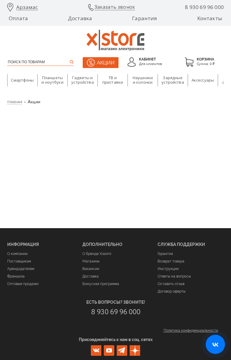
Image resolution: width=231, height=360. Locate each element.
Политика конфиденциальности (191, 330)
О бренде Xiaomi (96, 254)
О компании (17, 254)
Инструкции (168, 269)
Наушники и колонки (143, 80)
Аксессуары (203, 80)
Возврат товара (171, 261)
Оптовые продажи (22, 284)
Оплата (18, 18)
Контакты (209, 18)
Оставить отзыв (171, 284)
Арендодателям (20, 269)
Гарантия (144, 18)
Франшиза (16, 276)
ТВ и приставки (112, 80)
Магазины (91, 261)
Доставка (80, 18)
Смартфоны (22, 80)
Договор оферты (172, 291)
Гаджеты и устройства (82, 80)
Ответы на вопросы (174, 276)
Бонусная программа (100, 284)
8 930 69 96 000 (204, 7)
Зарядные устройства (173, 80)
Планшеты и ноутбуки (52, 80)
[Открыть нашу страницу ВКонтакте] (215, 344)
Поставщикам (19, 261)
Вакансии (90, 269)
